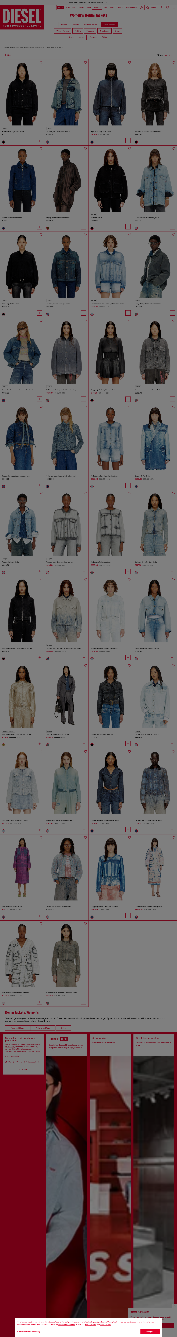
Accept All (150, 1332)
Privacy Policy (90, 1324)
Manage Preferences (66, 1324)
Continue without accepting (28, 1332)
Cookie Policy (105, 1324)
